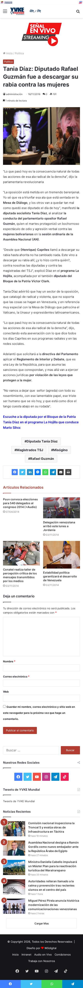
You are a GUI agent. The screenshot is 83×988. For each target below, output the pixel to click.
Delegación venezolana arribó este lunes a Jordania (59, 526)
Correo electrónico (16, 676)
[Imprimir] (68, 472)
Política (19, 53)
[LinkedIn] (30, 472)
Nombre (9, 661)
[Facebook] (15, 472)
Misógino (60, 450)
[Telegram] (53, 472)
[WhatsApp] (45, 472)
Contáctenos (63, 954)
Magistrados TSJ (30, 450)
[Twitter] (22, 472)
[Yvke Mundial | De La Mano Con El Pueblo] (26, 11)
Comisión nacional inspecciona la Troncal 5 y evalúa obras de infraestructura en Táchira (51, 827)
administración (14, 94)
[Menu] (5, 12)
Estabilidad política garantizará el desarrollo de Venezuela (60, 576)
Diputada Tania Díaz (42, 441)
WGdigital (50, 948)
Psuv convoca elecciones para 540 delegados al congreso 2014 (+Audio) (20, 503)
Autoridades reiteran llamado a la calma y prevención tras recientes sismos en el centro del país (51, 885)
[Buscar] (78, 12)
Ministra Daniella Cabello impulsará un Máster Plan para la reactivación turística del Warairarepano (52, 866)
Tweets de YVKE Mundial (19, 801)
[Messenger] (38, 472)
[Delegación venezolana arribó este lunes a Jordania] (61, 507)
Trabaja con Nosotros (41, 961)
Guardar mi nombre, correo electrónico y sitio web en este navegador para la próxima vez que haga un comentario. (39, 712)
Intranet (26, 954)
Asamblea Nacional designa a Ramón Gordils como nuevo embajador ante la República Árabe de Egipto (53, 847)
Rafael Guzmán (42, 459)
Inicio (9, 53)
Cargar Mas (41, 923)
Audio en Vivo (43, 954)
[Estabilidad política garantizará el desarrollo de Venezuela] (61, 555)
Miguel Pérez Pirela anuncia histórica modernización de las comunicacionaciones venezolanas (53, 905)
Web (6, 691)
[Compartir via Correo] (61, 472)
